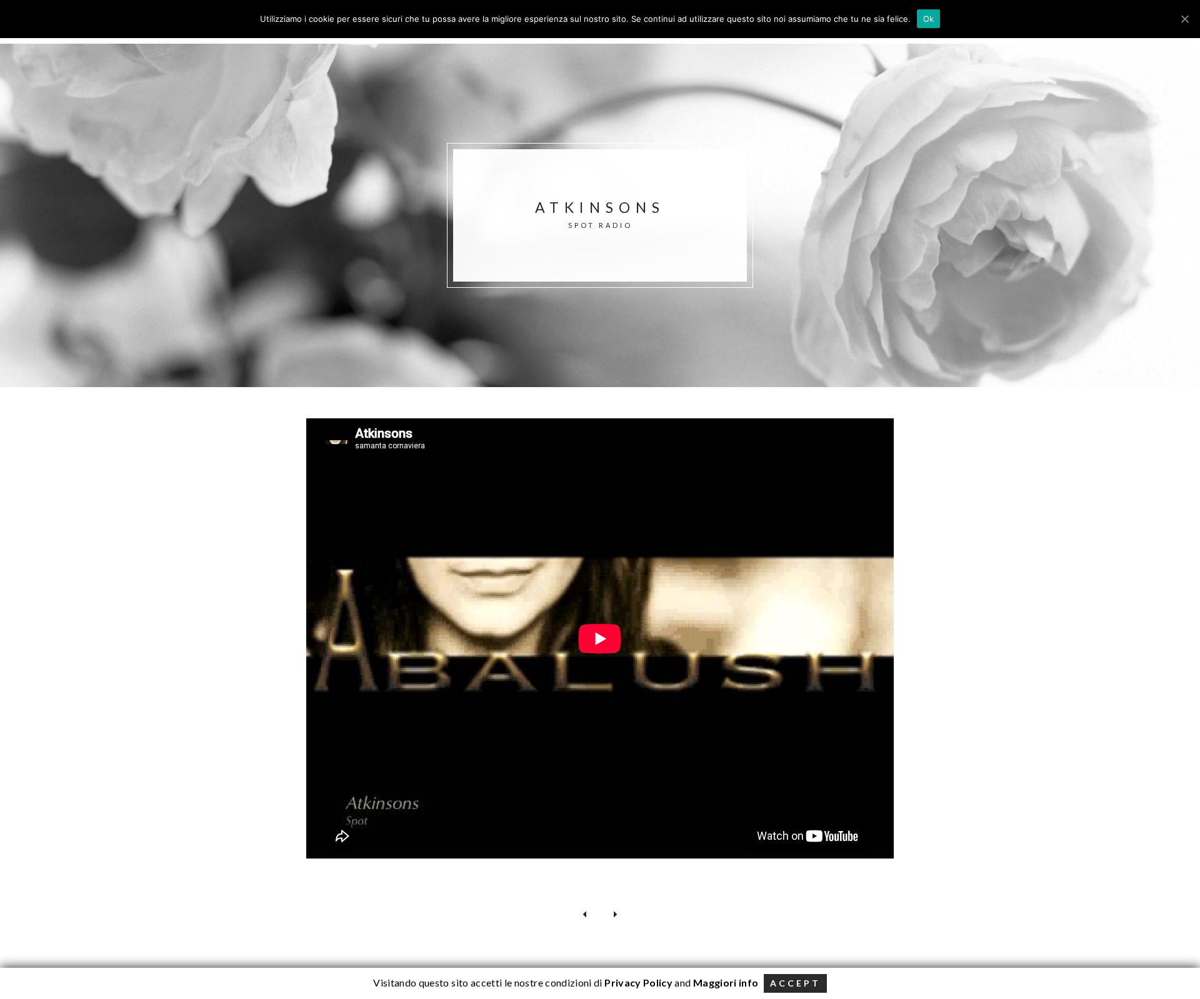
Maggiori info (726, 982)
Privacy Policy (637, 982)
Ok (928, 19)
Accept (795, 983)
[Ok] (1184, 18)
